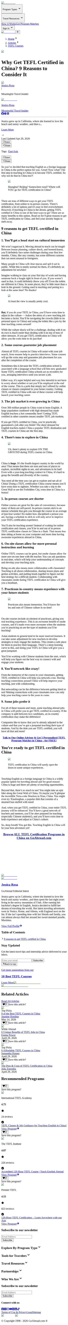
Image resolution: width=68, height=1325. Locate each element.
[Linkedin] (8, 114)
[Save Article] (4, 1004)
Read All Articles (10, 1001)
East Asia (13, 151)
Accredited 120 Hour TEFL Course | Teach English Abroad (32, 1171)
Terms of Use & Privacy (14, 1312)
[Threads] (5, 1309)
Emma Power (8, 1035)
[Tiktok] (18, 1309)
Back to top (10, 964)
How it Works (8, 23)
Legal (30, 1312)
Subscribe (38, 960)
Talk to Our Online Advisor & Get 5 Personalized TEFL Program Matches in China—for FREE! (34, 739)
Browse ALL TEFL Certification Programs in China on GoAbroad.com (34, 836)
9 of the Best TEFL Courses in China (20, 1013)
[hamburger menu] (17, 32)
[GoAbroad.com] (8, 2)
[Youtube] (10, 1309)
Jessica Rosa (7, 85)
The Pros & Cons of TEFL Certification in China (26, 1065)
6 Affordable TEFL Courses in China (20, 1050)
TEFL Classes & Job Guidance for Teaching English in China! (34, 1125)
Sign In (6, 28)
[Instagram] (5, 114)
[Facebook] (2, 114)
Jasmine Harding (10, 1016)
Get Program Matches (27, 23)
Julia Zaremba (8, 1068)
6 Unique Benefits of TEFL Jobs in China (23, 1032)
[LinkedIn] (16, 1309)
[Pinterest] (13, 1309)
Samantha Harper (10, 1053)
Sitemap (37, 1312)
